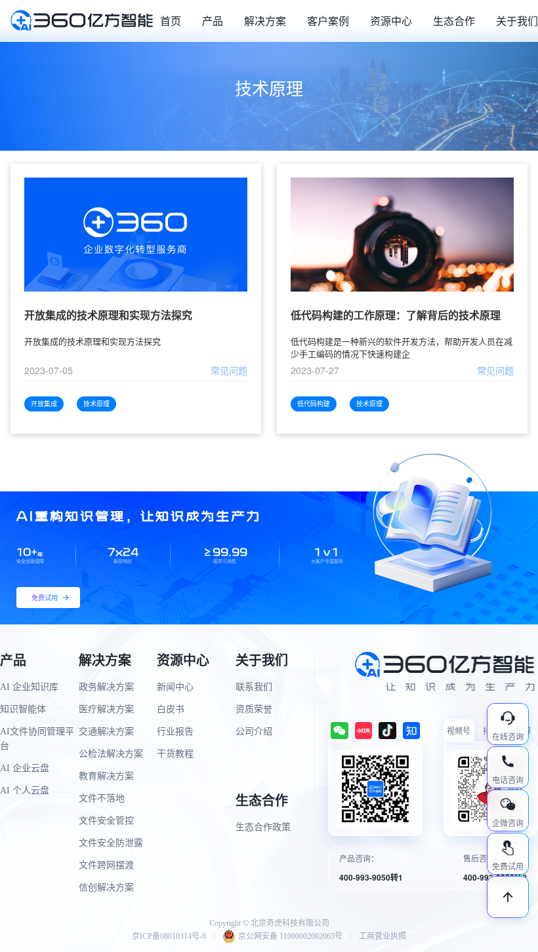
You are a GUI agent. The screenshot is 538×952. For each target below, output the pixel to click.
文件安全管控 (106, 821)
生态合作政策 (263, 827)
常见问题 (229, 370)
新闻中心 (175, 687)
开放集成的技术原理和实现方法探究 (108, 315)
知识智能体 (23, 709)
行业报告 (175, 731)
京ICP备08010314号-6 (169, 936)
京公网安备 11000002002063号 (290, 936)
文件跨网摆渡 (106, 865)
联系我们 (254, 687)
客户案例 (328, 20)
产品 (212, 20)
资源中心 (391, 20)
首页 (170, 20)
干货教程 (175, 754)
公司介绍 (254, 731)
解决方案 (265, 20)
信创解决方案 (106, 887)
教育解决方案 (106, 776)
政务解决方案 (106, 687)
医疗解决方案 (106, 709)
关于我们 (517, 20)
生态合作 (454, 20)
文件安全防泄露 (111, 843)
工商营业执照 (382, 936)
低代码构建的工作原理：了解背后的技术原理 (396, 315)
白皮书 (170, 709)
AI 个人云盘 (24, 790)
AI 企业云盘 (24, 768)
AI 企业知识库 (29, 687)
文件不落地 (102, 798)
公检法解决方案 (111, 754)
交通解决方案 (106, 731)
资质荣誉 (254, 709)
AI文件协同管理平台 (37, 739)
